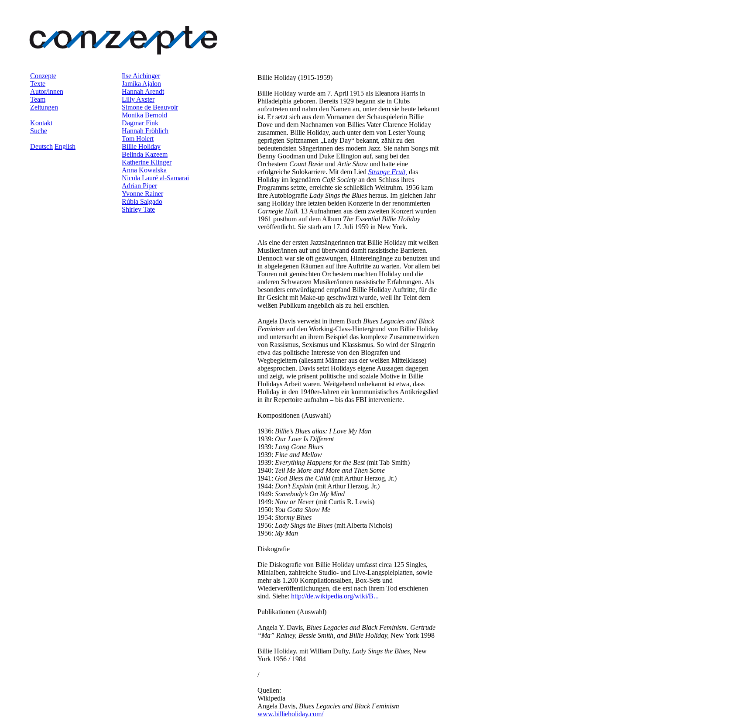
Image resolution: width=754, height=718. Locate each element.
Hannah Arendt (143, 91)
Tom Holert (138, 138)
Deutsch (41, 146)
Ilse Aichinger (141, 75)
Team (37, 99)
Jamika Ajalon (141, 83)
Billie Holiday (141, 146)
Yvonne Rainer (142, 193)
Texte (37, 83)
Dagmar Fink (140, 123)
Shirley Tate (138, 209)
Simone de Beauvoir (150, 107)
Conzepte (43, 75)
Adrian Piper (139, 185)
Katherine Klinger (146, 162)
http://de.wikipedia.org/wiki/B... (335, 596)
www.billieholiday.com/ (290, 714)
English (65, 146)
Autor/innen (46, 91)
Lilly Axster (138, 99)
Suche (38, 130)
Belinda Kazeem (145, 154)
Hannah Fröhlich (145, 130)
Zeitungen (44, 107)
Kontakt (41, 123)
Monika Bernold (144, 115)
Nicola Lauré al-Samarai (155, 178)
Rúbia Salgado (142, 201)
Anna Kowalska (144, 170)
